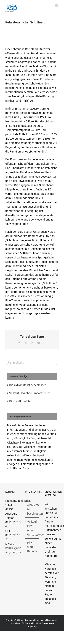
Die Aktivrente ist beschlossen (27, 385)
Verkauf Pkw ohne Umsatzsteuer (29, 393)
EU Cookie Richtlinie (31, 623)
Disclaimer (15, 623)
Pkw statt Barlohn (20, 401)
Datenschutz (53, 620)
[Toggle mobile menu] (57, 5)
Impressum (40, 620)
